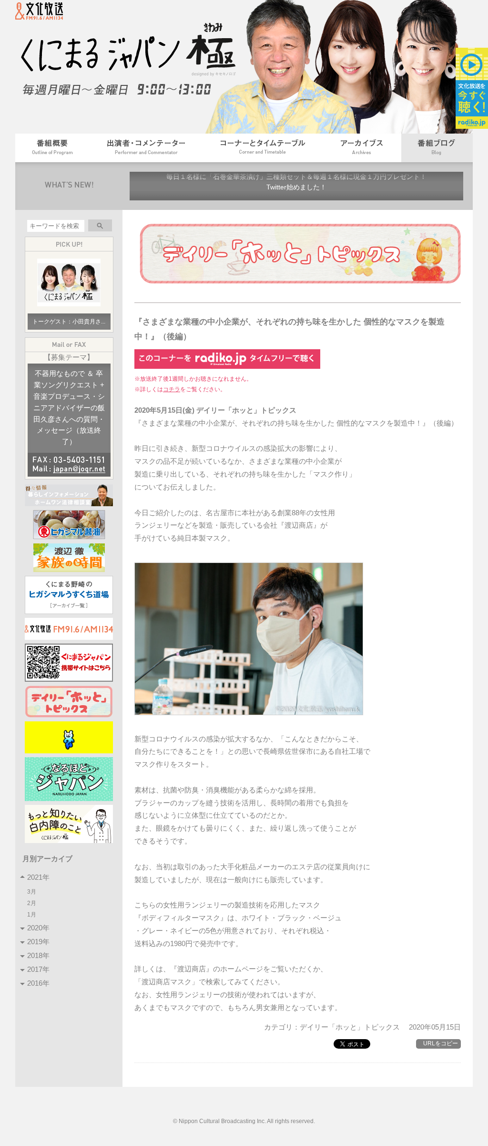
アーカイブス (362, 148)
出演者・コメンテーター (146, 148)
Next (450, 186)
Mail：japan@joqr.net (69, 469)
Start (302, 206)
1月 (32, 914)
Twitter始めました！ (296, 187)
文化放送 (44, 14)
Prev (142, 186)
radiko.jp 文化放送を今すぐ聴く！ (472, 88)
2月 (32, 903)
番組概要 (52, 148)
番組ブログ (437, 148)
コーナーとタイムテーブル (263, 148)
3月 (32, 891)
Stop (310, 206)
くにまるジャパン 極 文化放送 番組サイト (134, 59)
